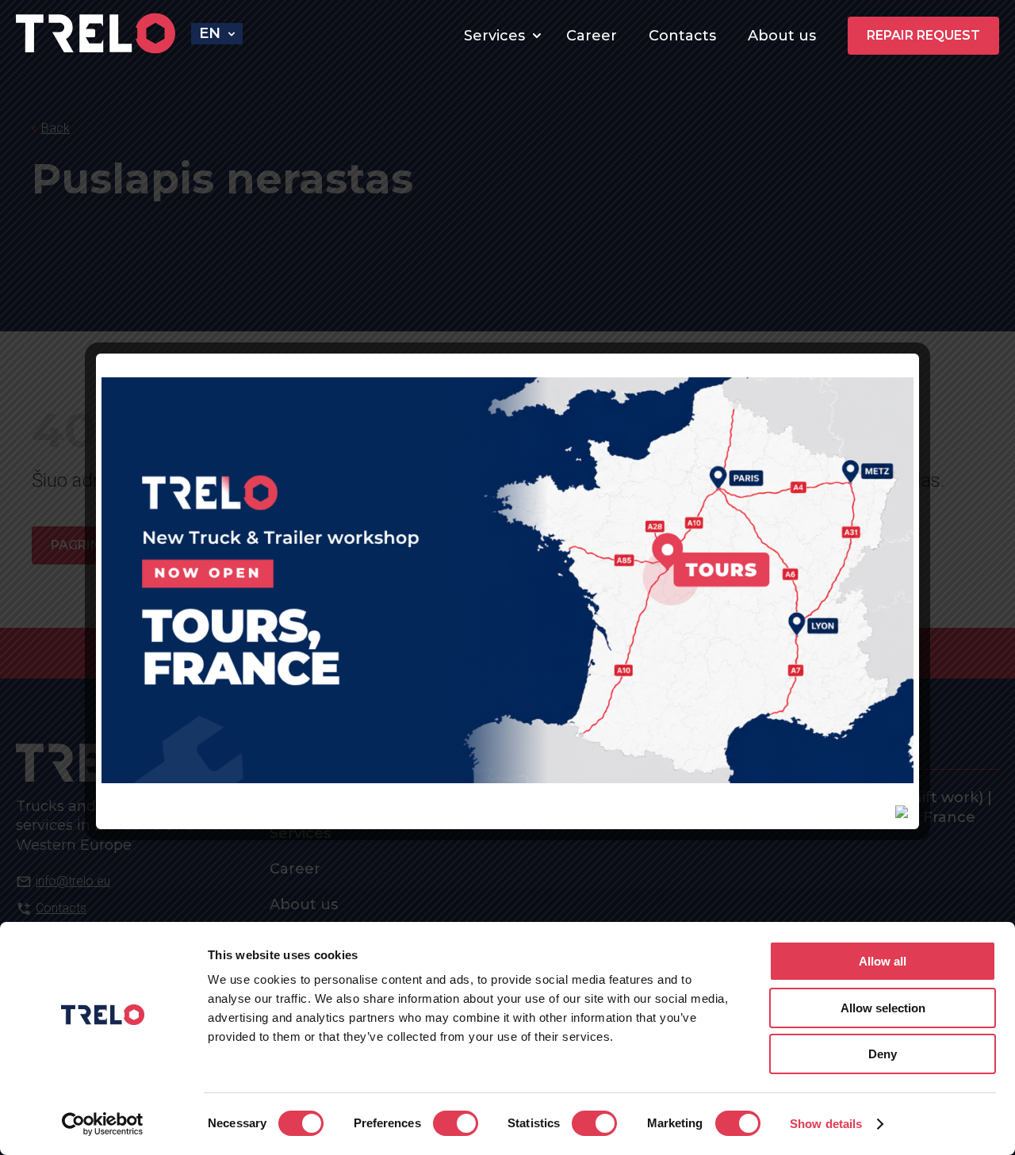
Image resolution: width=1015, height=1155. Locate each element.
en (209, 33)
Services (494, 35)
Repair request (923, 35)
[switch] (455, 1123)
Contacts (682, 35)
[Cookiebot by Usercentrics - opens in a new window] (102, 1124)
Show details (826, 1123)
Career (591, 35)
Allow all (882, 961)
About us (782, 35)
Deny (882, 1054)
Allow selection (883, 1008)
